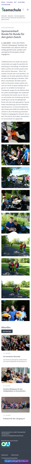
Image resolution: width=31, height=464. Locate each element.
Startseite (4, 16)
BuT (15, 2)
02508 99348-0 (5, 434)
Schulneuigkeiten (19, 16)
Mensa (3, 2)
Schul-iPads (21, 2)
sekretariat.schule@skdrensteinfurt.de (12, 435)
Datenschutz (15, 455)
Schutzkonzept (5, 4)
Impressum (4, 455)
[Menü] (28, 9)
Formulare (10, 2)
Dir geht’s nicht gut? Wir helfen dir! (16, 461)
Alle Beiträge (7, 331)
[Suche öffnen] (23, 9)
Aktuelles (10, 16)
